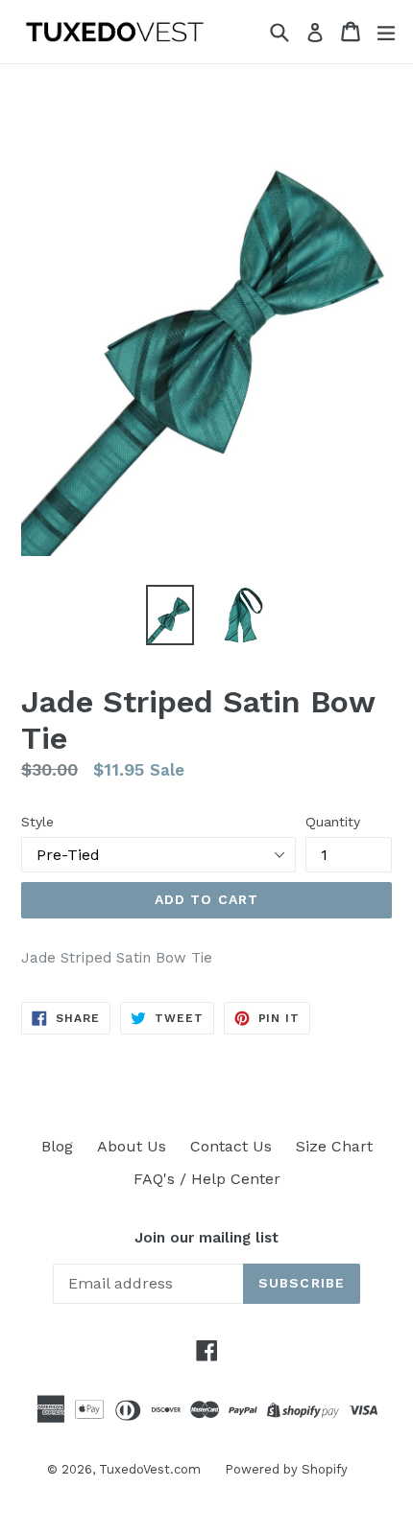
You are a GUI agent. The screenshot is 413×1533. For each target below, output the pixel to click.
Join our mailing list (206, 1237)
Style (37, 821)
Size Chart (334, 1146)
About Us (131, 1146)
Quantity (332, 821)
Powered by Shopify (286, 1469)
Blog (57, 1146)
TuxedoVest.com (150, 1469)
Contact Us (231, 1146)
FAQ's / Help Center (207, 1179)
